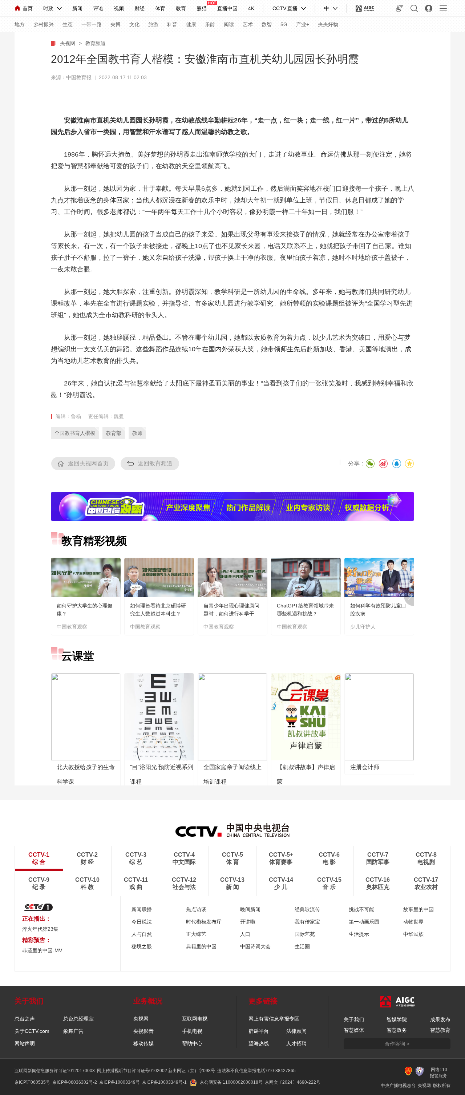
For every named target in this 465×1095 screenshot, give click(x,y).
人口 (245, 934)
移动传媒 (143, 1043)
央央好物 (328, 24)
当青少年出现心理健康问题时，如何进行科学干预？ (231, 614)
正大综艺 (196, 934)
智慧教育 (440, 1030)
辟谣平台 (258, 1031)
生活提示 (359, 934)
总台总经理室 (78, 1019)
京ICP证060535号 (32, 1082)
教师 (137, 433)
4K (251, 8)
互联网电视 (194, 1019)
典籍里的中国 (201, 946)
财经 (139, 8)
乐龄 (210, 24)
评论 (98, 8)
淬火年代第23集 (40, 929)
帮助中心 (192, 1043)
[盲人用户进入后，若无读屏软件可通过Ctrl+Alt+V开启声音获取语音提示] (399, 8)
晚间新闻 (250, 909)
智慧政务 (397, 1030)
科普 (172, 24)
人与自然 (142, 934)
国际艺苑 (305, 934)
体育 (160, 8)
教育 (181, 8)
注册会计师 (364, 767)
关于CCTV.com (32, 1031)
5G (283, 24)
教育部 (113, 433)
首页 (28, 8)
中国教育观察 (72, 627)
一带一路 (91, 24)
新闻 (77, 8)
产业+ (302, 24)
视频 (119, 8)
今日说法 (142, 922)
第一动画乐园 (364, 922)
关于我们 (354, 1019)
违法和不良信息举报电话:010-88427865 (256, 1070)
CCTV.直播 (285, 8)
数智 (267, 24)
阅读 (229, 24)
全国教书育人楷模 (74, 433)
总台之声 (25, 1019)
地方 (20, 24)
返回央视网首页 (88, 463)
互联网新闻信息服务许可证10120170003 (55, 1070)
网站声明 (25, 1043)
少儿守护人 (363, 627)
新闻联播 (142, 909)
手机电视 (192, 1031)
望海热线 (258, 1043)
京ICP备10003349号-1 (164, 1082)
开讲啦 (247, 922)
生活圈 (302, 946)
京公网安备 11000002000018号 (231, 1082)
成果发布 (440, 1019)
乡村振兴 (43, 24)
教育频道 (95, 43)
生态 (67, 24)
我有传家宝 (307, 922)
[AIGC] (365, 8)
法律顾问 (296, 1031)
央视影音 (143, 1031)
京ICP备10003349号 (119, 1082)
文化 (134, 24)
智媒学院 (397, 1019)
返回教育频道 (155, 463)
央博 (115, 24)
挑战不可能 (361, 909)
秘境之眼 (142, 946)
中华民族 (413, 934)
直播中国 (227, 8)
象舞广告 (73, 1031)
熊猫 (202, 8)
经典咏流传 (307, 909)
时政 (48, 8)
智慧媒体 (354, 1030)
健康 (191, 24)
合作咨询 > (397, 1044)
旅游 (153, 24)
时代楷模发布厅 (204, 922)
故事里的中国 (418, 909)
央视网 (67, 43)
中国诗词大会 (255, 946)
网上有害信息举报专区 (273, 1019)
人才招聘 (296, 1043)
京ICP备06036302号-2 (74, 1082)
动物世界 (413, 922)
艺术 (248, 24)
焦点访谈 (196, 909)
